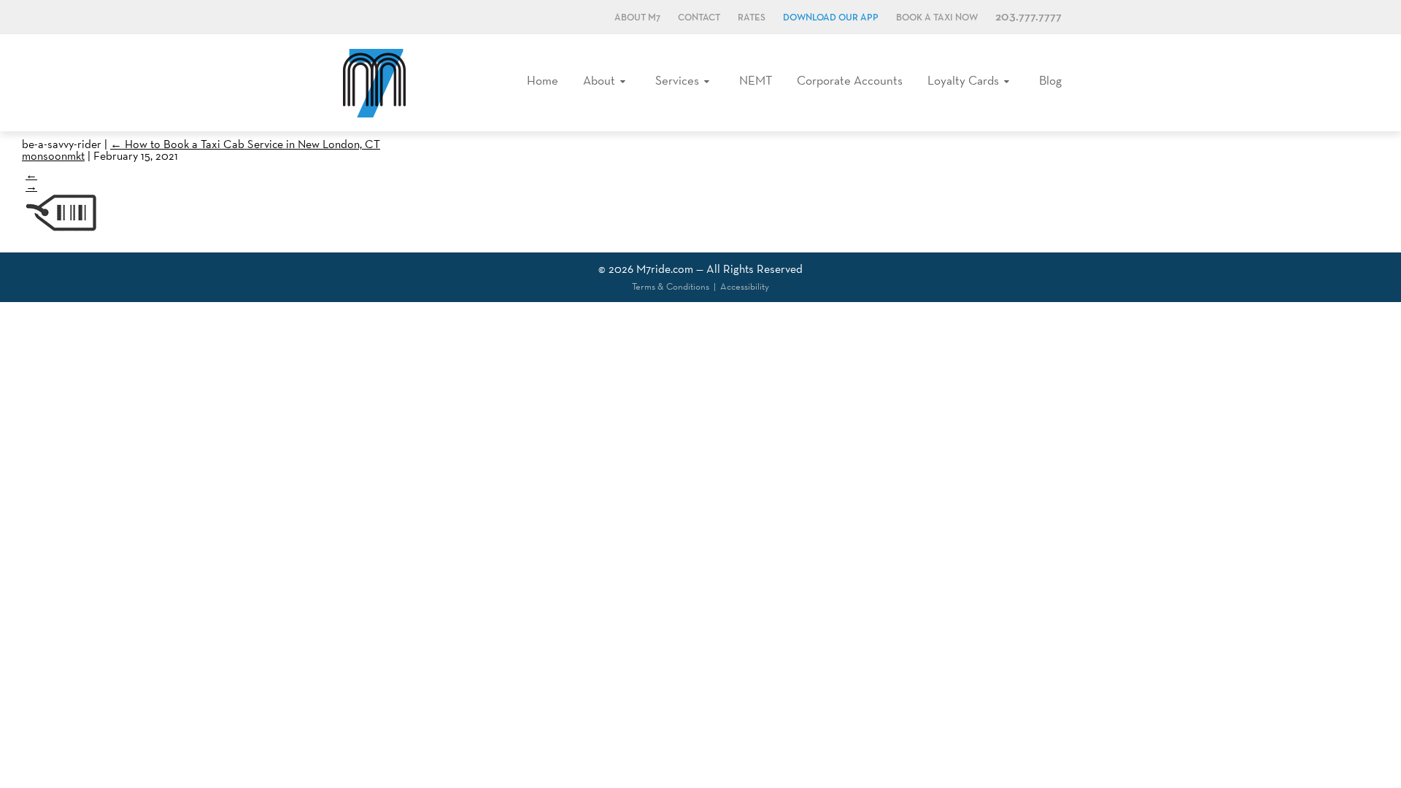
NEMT (755, 80)
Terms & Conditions (670, 286)
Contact (699, 18)
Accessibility (744, 286)
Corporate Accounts (850, 80)
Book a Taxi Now (937, 18)
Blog (1050, 80)
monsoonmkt (53, 155)
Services (677, 80)
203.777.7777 (1028, 17)
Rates (751, 18)
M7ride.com (664, 269)
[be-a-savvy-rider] (62, 231)
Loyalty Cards (963, 80)
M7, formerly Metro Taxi (374, 82)
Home (542, 80)
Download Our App (831, 18)
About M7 (637, 18)
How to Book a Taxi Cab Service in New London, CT (245, 144)
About (599, 80)
